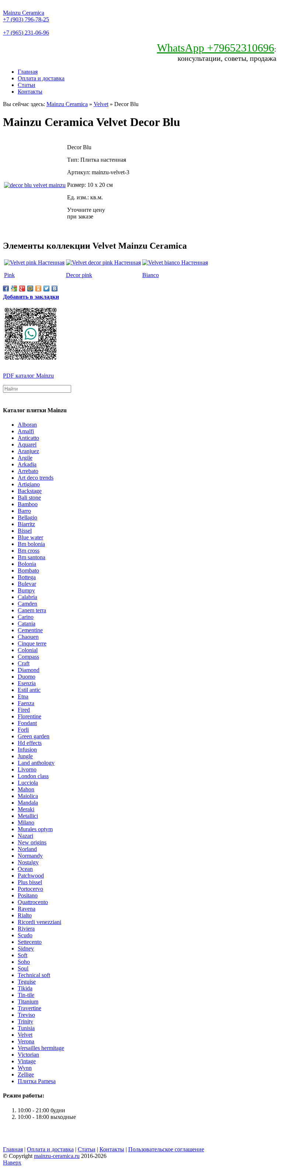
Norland (27, 849)
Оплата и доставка (41, 78)
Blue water (30, 537)
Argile (25, 458)
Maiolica (28, 796)
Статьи (26, 85)
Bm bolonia (31, 544)
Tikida (25, 988)
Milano (26, 822)
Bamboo (28, 504)
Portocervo (30, 889)
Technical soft (34, 975)
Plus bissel (30, 882)
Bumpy (26, 590)
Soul (23, 968)
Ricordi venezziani (39, 922)
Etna (23, 696)
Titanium (28, 1001)
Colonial (28, 650)
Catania (26, 623)
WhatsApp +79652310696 (215, 48)
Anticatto (28, 438)
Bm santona (31, 557)
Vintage (27, 1061)
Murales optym (35, 829)
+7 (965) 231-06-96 (26, 32)
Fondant (27, 723)
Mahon (26, 789)
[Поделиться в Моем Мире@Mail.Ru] (30, 288)
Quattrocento (33, 902)
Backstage (30, 491)
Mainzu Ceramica (23, 13)
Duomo (26, 676)
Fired (24, 710)
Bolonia (27, 564)
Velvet (101, 104)
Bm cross (28, 550)
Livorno (27, 769)
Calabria (27, 597)
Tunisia (26, 1028)
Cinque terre (32, 643)
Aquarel (27, 444)
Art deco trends (35, 478)
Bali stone (29, 497)
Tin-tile (26, 995)
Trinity (25, 1021)
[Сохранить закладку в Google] (14, 288)
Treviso (26, 1015)
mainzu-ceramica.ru (57, 1156)
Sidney (26, 948)
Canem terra (32, 610)
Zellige (26, 1074)
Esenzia (27, 683)
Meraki (26, 809)
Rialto (25, 915)
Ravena (26, 909)
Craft (23, 663)
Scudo (25, 935)
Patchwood (31, 875)
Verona (26, 1041)
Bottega (27, 577)
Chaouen (28, 637)
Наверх (12, 1162)
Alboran (27, 424)
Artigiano (29, 484)
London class (33, 776)
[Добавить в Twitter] (46, 288)
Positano (28, 895)
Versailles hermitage (41, 1048)
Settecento (30, 942)
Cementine (30, 630)
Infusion (27, 749)
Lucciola (28, 783)
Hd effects (30, 743)
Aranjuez (28, 451)
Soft (22, 955)
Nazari (25, 836)
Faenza (26, 703)
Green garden (33, 736)
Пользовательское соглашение (166, 1149)
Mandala (28, 802)
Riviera (26, 928)
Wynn (25, 1068)
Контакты (30, 91)
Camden (27, 604)
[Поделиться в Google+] (22, 288)
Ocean (25, 869)
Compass (28, 657)
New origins (32, 842)
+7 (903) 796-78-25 (26, 19)
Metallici (28, 816)
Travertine (29, 1008)
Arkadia (27, 464)
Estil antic (29, 690)
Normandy (30, 856)
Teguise (27, 982)
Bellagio (27, 517)
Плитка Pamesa (37, 1081)
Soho (24, 962)
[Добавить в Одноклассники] (38, 288)
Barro (24, 511)
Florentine (29, 716)
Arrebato (28, 471)
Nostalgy (28, 862)
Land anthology (36, 763)
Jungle (25, 756)
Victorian (28, 1054)
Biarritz (26, 524)
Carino (26, 617)
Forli (23, 730)
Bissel (25, 531)
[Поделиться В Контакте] (54, 288)
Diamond (28, 670)
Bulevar (27, 584)
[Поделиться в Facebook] (6, 288)
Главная (28, 72)
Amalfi (26, 431)
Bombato (28, 570)
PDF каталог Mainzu (28, 375)
